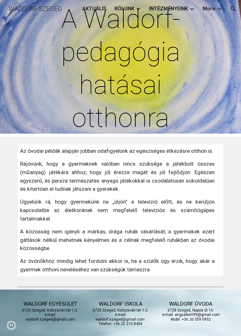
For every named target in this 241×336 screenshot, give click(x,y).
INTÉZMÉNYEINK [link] (168, 9)
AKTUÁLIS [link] (94, 9)
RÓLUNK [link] (124, 9)
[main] (120, 68)
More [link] (209, 9)
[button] (233, 8)
